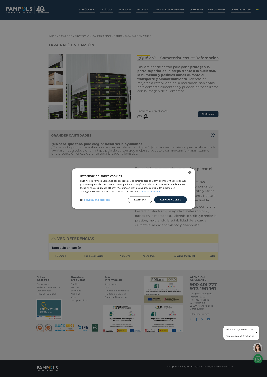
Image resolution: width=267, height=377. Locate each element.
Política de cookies (151, 191)
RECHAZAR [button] (140, 199)
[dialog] (133, 188)
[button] (95, 200)
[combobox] (189, 172)
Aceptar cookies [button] (170, 199)
